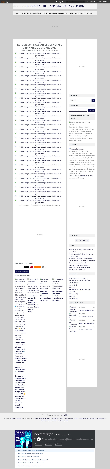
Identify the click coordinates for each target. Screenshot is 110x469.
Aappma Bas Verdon (86, 176)
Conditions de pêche (76, 13)
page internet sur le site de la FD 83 (55, 13)
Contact (89, 13)
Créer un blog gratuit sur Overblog (42, 418)
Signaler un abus (69, 418)
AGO (39, 42)
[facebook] (57, 2)
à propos (59, 444)
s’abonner (39, 444)
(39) (73, 298)
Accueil (17, 13)
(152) (78, 278)
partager (49, 444)
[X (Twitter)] (60, 2)
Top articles (55, 418)
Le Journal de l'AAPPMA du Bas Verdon (55, 6)
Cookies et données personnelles (49, 420)
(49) (72, 292)
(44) (73, 294)
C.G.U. (76, 418)
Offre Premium (100, 418)
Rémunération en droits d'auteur (88, 418)
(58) (74, 283)
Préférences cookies (63, 420)
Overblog (65, 415)
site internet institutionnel (31, 13)
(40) (72, 296)
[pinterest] (62, 2)
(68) (79, 280)
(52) (72, 287)
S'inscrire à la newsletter (22, 271)
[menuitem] (17, 13)
